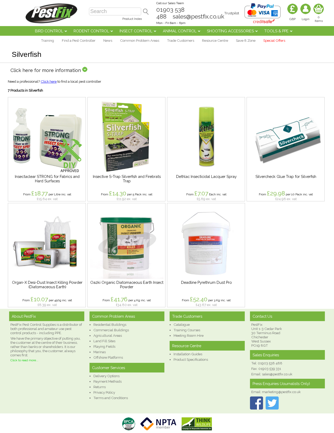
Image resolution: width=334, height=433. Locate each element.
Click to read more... (24, 360)
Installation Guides (188, 354)
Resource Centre (215, 40)
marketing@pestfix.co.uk (281, 392)
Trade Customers (180, 40)
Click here (49, 81)
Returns (99, 387)
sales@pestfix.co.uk (198, 16)
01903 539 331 (269, 368)
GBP (292, 19)
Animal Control (179, 31)
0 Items (319, 19)
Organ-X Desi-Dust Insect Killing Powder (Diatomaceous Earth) (47, 284)
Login (305, 19)
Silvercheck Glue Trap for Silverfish (285, 176)
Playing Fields (104, 346)
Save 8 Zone (245, 40)
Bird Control (49, 31)
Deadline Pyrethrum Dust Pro (206, 282)
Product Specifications (191, 359)
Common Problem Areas (139, 40)
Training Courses (187, 330)
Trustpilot (231, 13)
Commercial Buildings (111, 330)
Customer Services (108, 367)
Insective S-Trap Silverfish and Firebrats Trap (127, 178)
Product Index (132, 19)
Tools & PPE (276, 31)
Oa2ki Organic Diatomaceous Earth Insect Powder (126, 284)
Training (47, 40)
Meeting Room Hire (189, 335)
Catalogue (182, 324)
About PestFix (24, 316)
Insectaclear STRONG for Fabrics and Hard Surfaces (47, 178)
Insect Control (136, 31)
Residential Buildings (109, 324)
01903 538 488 (270, 363)
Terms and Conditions (110, 398)
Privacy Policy (104, 392)
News (107, 40)
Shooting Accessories (230, 31)
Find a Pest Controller (79, 40)
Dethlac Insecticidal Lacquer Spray (206, 176)
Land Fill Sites (104, 341)
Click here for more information (46, 70)
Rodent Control (91, 31)
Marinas (99, 352)
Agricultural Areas (107, 335)
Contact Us (262, 316)
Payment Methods (107, 381)
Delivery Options (106, 376)
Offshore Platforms (108, 357)
